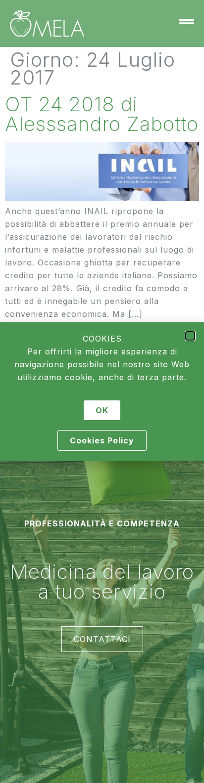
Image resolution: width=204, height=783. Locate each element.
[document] (102, 391)
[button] (190, 336)
